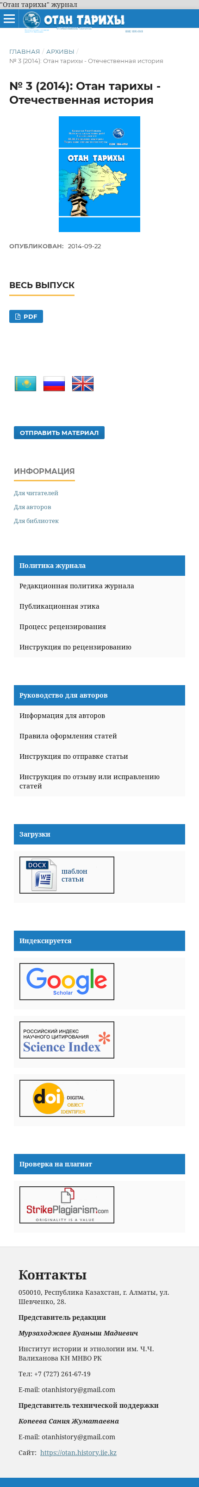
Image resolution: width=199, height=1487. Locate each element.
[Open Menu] (9, 18)
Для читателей (36, 493)
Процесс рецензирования (62, 626)
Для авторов (32, 507)
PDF (29, 316)
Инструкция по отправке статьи (73, 756)
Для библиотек (36, 521)
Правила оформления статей (68, 735)
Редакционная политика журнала (76, 585)
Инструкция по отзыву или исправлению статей (89, 781)
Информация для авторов (62, 715)
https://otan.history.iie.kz (78, 1452)
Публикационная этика (59, 606)
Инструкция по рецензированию (75, 647)
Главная (24, 51)
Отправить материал (59, 432)
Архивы (60, 51)
